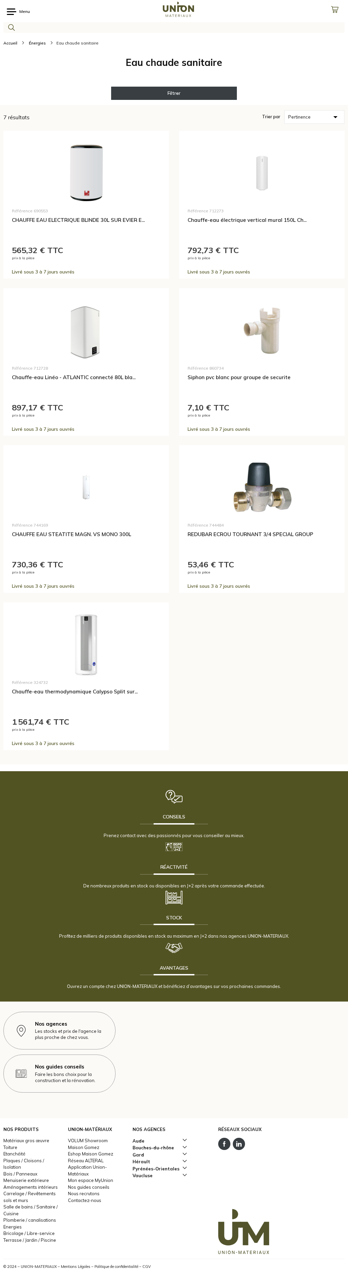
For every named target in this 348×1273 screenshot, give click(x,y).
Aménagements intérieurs (30, 1187)
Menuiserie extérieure (26, 1180)
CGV (146, 1266)
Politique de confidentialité (116, 1266)
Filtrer (174, 93)
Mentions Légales (75, 1266)
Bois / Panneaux (20, 1174)
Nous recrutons (84, 1193)
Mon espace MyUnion (90, 1180)
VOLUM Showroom (88, 1140)
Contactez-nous (84, 1200)
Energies (12, 1227)
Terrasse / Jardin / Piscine (29, 1240)
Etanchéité (14, 1153)
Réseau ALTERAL (86, 1160)
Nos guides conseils (88, 1187)
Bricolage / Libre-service (29, 1233)
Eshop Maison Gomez (90, 1153)
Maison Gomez (83, 1147)
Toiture (10, 1147)
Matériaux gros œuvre (26, 1140)
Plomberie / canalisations (29, 1220)
